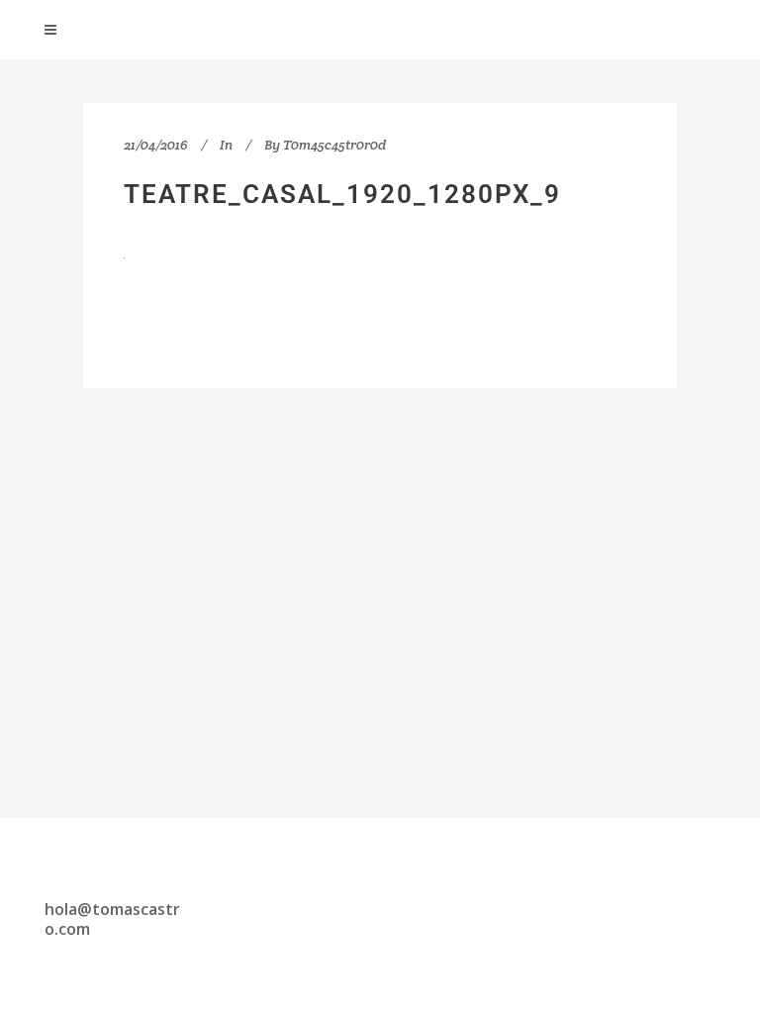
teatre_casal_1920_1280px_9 (342, 194)
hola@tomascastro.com (112, 919)
